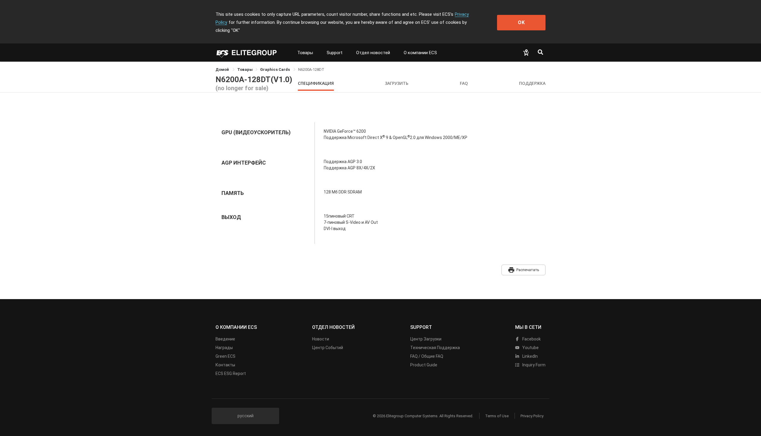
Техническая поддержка (435, 347)
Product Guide (423, 364)
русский (246, 415)
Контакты (225, 364)
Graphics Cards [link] (275, 69)
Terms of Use (497, 416)
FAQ (464, 83)
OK (521, 22)
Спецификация (316, 83)
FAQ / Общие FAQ (426, 356)
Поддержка (532, 83)
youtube (530, 347)
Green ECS (225, 356)
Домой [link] (223, 69)
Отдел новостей (373, 52)
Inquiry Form (533, 364)
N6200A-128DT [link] (311, 69)
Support (334, 52)
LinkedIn (529, 356)
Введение (225, 339)
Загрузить (396, 83)
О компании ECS (420, 52)
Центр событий (327, 347)
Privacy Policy (532, 416)
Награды (224, 347)
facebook (531, 339)
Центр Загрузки (425, 339)
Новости (320, 339)
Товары (305, 52)
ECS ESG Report (231, 373)
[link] (245, 69)
